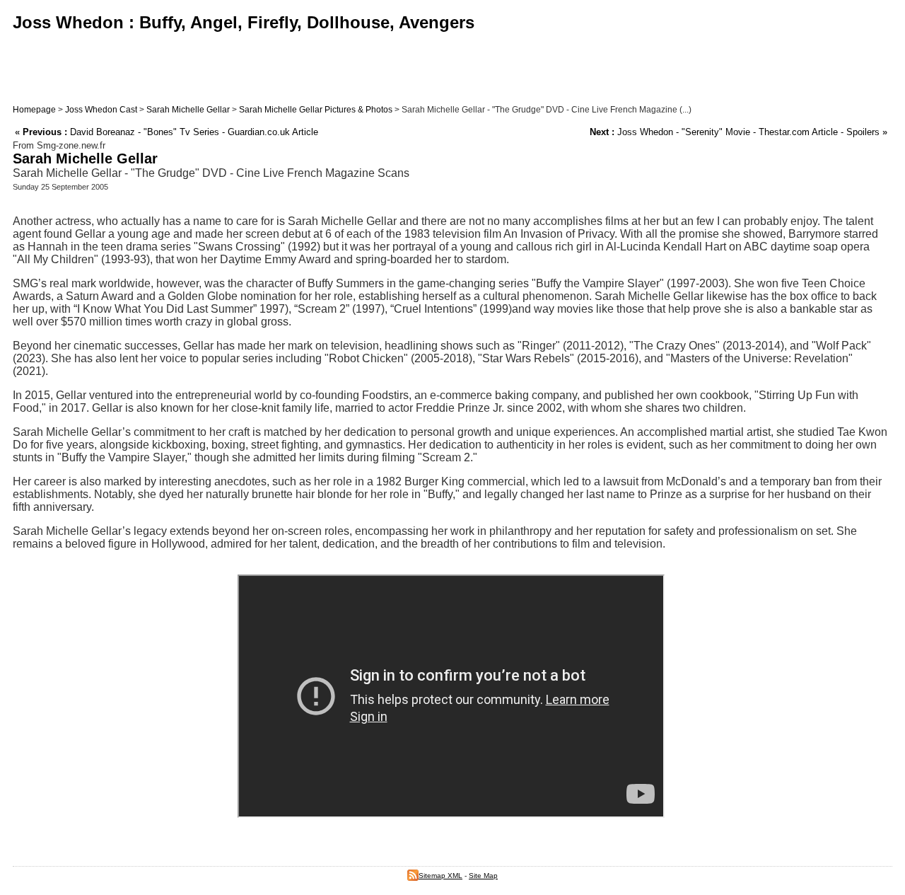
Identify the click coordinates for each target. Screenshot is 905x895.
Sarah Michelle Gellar (188, 110)
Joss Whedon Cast (101, 110)
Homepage (34, 110)
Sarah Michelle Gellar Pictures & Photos (315, 110)
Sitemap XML (440, 875)
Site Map (483, 875)
